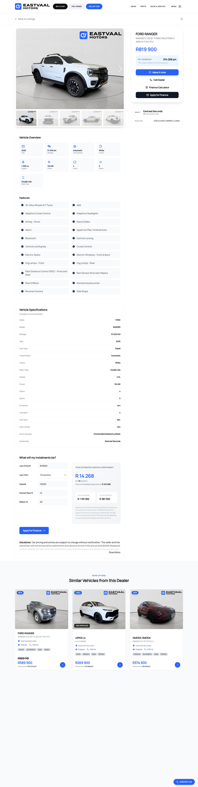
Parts (143, 6)
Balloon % (23, 502)
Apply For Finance (32, 530)
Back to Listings (26, 18)
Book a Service (158, 6)
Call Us (35, 644)
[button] (120, 69)
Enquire (24, 644)
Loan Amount (25, 465)
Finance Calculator (159, 87)
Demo (133, 6)
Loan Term (23, 475)
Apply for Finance (159, 94)
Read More (114, 552)
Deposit (22, 484)
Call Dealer (159, 79)
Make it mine (159, 72)
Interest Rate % (26, 493)
